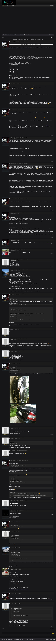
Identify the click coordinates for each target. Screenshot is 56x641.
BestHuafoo (5, 575)
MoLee (5, 47)
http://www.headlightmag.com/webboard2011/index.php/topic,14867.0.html (19, 587)
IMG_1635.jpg (12, 423)
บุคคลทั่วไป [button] (51, 5)
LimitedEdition (5, 434)
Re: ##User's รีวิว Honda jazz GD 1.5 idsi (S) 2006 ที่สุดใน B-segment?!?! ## (19, 137)
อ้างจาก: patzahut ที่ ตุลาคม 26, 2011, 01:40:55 (13, 303)
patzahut (5, 256)
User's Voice (20, 34)
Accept (54, 639)
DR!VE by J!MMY (27, 34)
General (16, 34)
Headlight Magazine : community (9, 34)
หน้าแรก (4, 5)
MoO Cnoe (5, 266)
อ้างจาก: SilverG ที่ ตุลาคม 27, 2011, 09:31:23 (13, 471)
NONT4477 (5, 553)
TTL (5, 345)
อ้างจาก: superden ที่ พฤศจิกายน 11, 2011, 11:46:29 (14, 607)
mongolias (5, 276)
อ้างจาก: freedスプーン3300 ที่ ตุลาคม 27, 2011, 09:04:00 (15, 551)
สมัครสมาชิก (12, 5)
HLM (30, 34)
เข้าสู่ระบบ (8, 5)
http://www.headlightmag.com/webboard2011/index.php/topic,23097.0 (18, 589)
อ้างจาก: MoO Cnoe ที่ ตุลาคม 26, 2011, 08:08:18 (14, 535)
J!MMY (24, 34)
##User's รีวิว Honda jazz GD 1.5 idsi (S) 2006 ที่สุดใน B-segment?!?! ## (18, 41)
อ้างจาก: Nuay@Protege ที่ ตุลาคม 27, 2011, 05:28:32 (14, 463)
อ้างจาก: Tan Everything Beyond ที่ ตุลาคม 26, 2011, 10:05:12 (14, 486)
